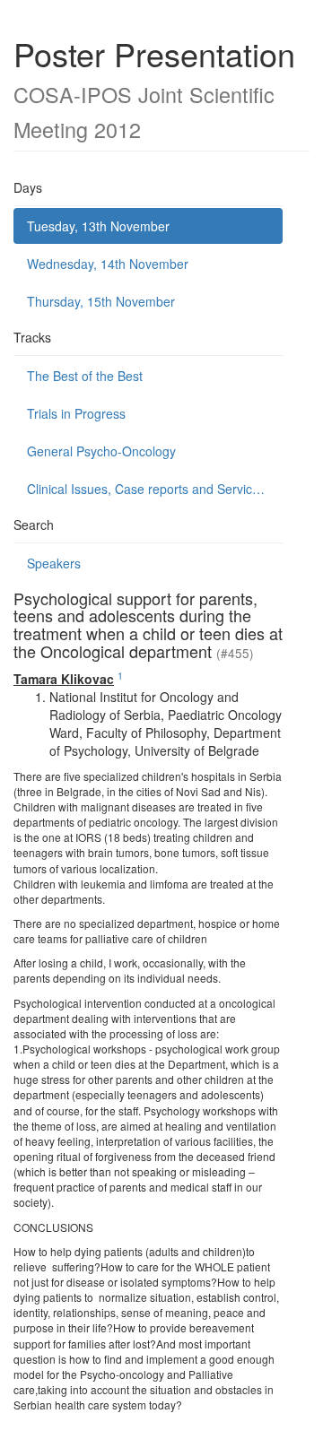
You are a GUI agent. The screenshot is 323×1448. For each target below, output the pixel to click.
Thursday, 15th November (101, 301)
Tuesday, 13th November (98, 226)
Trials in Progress (76, 413)
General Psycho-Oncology (101, 451)
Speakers (54, 563)
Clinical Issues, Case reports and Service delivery (155, 489)
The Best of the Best (85, 376)
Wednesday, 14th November (107, 264)
